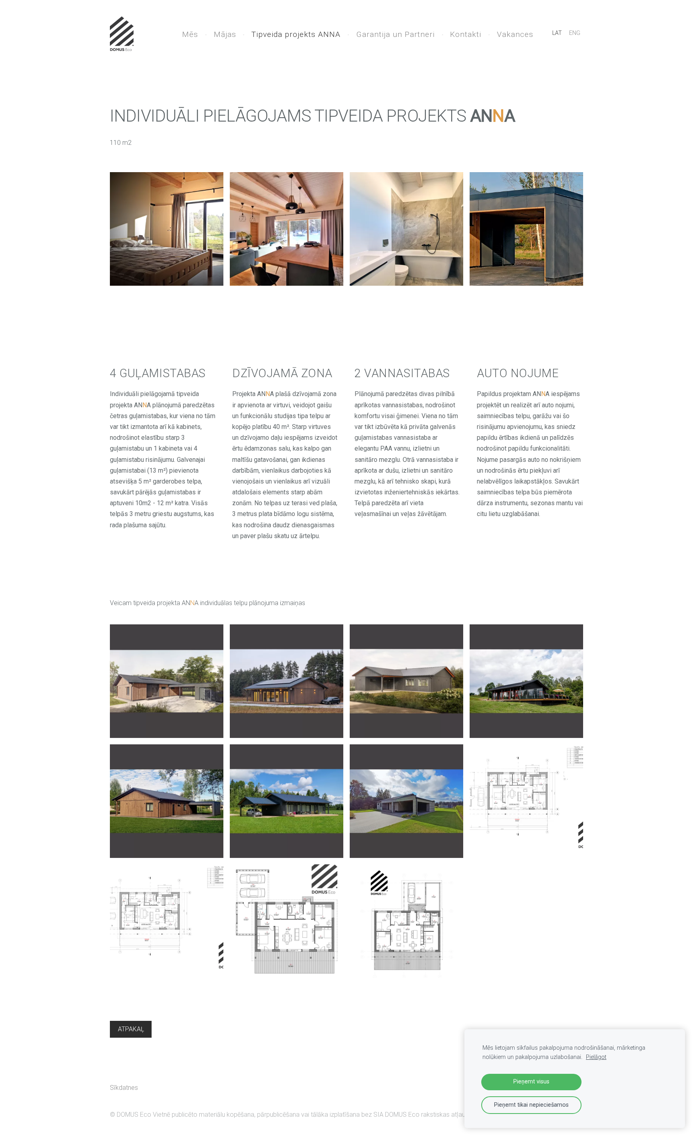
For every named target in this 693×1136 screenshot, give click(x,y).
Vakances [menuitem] (515, 34)
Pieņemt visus (531, 1081)
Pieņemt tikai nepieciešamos (531, 1104)
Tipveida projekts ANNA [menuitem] (295, 34)
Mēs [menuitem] (190, 34)
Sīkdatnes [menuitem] (124, 1087)
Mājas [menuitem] (225, 34)
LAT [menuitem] (557, 33)
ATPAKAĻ (131, 1029)
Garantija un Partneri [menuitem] (395, 34)
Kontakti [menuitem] (465, 34)
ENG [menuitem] (574, 33)
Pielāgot (596, 1057)
